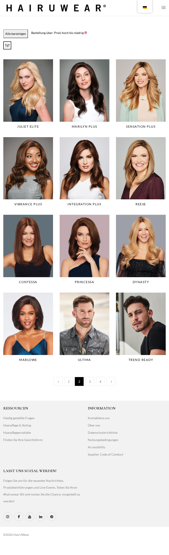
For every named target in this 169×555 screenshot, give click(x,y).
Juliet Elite (28, 126)
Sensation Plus (140, 126)
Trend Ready (141, 360)
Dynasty (141, 282)
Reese (141, 204)
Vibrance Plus (28, 204)
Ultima (84, 360)
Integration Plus (84, 204)
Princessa (84, 282)
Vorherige (58, 381)
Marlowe (28, 360)
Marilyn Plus (84, 126)
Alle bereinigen (15, 34)
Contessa (28, 282)
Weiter (111, 381)
